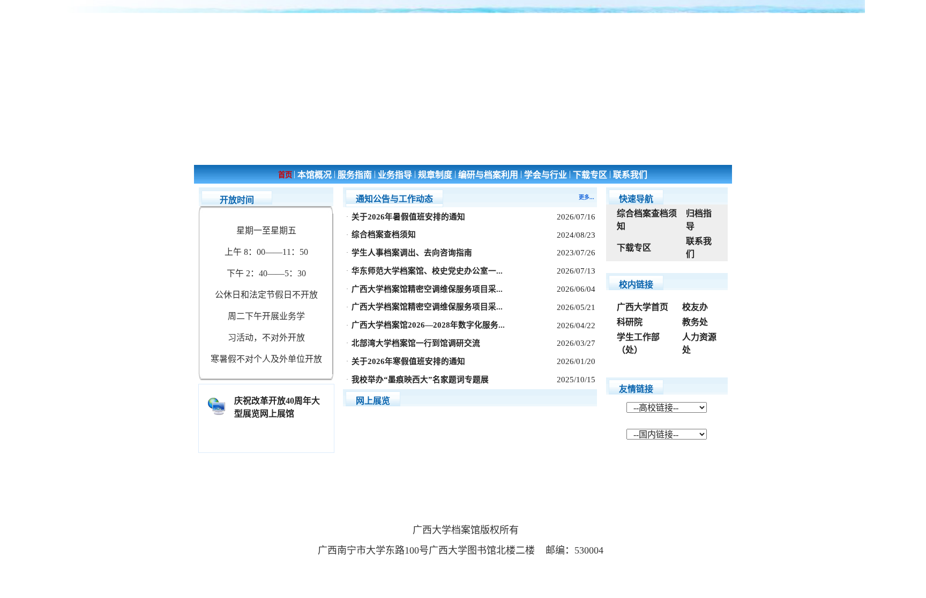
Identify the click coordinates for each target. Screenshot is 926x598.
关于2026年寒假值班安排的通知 (408, 361)
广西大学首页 (642, 307)
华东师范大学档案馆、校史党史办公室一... (427, 271)
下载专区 (634, 247)
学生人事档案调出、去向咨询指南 (412, 252)
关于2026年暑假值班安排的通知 (408, 217)
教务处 (695, 322)
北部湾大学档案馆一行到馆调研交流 (416, 343)
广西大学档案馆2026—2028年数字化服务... (428, 325)
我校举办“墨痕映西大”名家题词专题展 (420, 379)
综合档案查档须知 (384, 234)
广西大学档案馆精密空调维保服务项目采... (427, 289)
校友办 (695, 307)
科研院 (630, 322)
